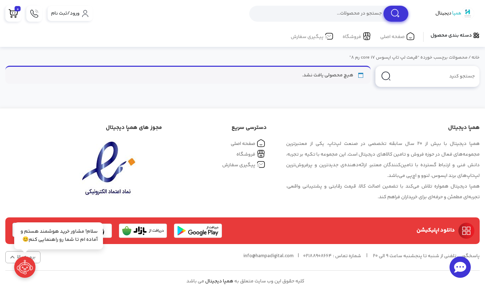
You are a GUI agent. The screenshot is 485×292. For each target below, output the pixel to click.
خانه (476, 57)
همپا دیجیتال (219, 281)
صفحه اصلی (392, 37)
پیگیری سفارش (307, 37)
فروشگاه (352, 37)
